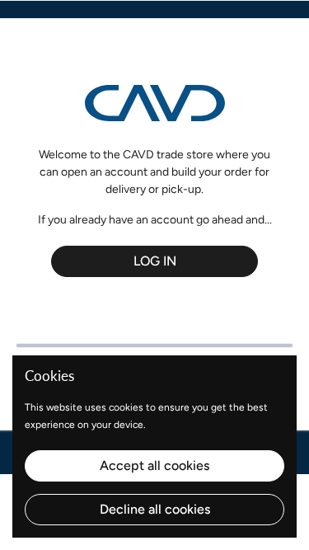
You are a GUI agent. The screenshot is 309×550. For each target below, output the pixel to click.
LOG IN (154, 261)
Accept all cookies (154, 465)
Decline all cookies (155, 509)
